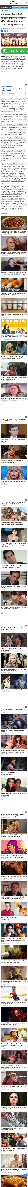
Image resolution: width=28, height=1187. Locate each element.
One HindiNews (7, 28)
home (8, 10)
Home (3, 10)
